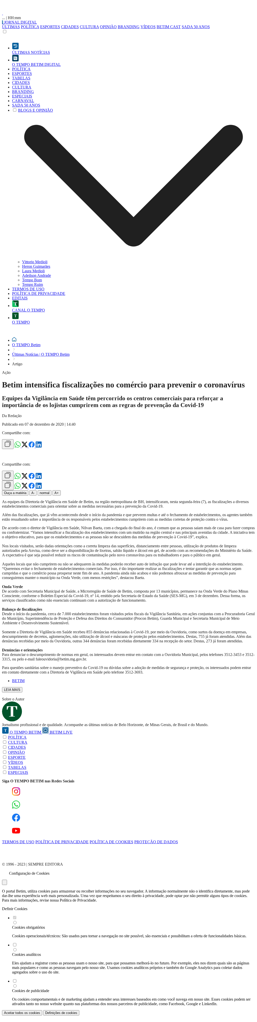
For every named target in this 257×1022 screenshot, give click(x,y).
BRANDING (129, 27)
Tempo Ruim (32, 284)
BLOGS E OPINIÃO (35, 110)
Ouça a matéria (15, 493)
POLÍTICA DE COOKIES (111, 842)
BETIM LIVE (61, 732)
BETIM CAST (169, 27)
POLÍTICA (30, 27)
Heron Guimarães (36, 266)
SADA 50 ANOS (196, 27)
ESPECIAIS (18, 772)
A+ (56, 493)
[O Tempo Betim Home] (2, 13)
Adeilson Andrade (36, 275)
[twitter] (25, 446)
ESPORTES (50, 27)
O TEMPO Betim (26, 345)
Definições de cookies (61, 1013)
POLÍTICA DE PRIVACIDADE (62, 842)
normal (44, 493)
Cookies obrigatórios (28, 927)
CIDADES (70, 27)
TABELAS (17, 767)
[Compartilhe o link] (8, 444)
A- (33, 493)
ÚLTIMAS (11, 27)
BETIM (18, 681)
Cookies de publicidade (30, 991)
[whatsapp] (18, 446)
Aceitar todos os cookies (22, 1013)
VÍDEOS (148, 27)
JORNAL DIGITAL (20, 22)
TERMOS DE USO (18, 842)
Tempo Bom (32, 280)
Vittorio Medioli (34, 262)
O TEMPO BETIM (25, 732)
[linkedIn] (39, 446)
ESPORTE (17, 757)
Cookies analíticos (26, 954)
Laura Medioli (33, 271)
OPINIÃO (108, 27)
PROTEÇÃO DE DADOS (156, 842)
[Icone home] (14, 340)
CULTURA (89, 27)
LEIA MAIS (12, 690)
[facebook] (32, 446)
